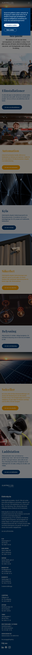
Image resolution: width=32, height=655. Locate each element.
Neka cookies (10, 30)
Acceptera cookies (11, 25)
